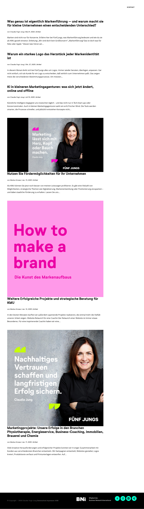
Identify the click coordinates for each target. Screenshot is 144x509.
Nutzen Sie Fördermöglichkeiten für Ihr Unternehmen (46, 173)
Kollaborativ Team (100, 7)
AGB (56, 500)
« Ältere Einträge (98, 466)
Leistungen (81, 7)
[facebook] (117, 500)
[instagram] (123, 500)
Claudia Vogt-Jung (17, 32)
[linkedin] (128, 500)
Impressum (51, 500)
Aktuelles (115, 7)
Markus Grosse (15, 180)
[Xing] (134, 500)
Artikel (38, 32)
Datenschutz (41, 500)
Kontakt (131, 7)
